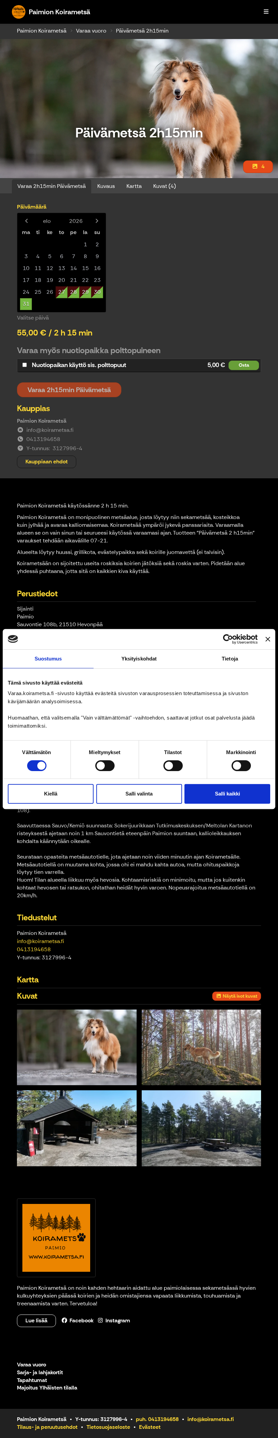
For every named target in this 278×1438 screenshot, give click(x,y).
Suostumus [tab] (48, 659)
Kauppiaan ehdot (46, 461)
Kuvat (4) (164, 186)
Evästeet (150, 1427)
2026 (76, 221)
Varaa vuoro (91, 30)
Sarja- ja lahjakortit (40, 1372)
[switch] (105, 765)
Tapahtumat (32, 1380)
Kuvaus (106, 186)
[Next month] (97, 221)
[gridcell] (26, 245)
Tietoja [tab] (230, 659)
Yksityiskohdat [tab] (139, 659)
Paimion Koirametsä (41, 30)
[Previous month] (26, 221)
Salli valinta (139, 794)
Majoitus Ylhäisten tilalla (47, 1388)
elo (47, 221)
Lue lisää (36, 1320)
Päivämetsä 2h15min (142, 30)
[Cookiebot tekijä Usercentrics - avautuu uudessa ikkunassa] (228, 639)
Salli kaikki (227, 794)
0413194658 (34, 949)
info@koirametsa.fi (40, 941)
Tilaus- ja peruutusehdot (47, 1427)
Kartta (134, 186)
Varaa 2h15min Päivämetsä (51, 186)
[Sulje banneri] (267, 639)
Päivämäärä (31, 206)
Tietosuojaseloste (108, 1427)
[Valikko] (266, 12)
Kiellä (50, 794)
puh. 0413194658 (157, 1419)
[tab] (139, 365)
